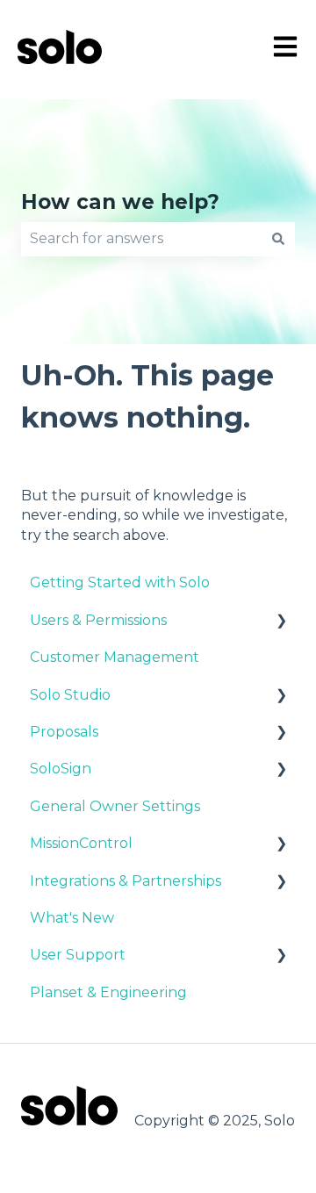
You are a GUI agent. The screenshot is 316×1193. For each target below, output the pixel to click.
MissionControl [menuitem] (81, 843)
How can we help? (120, 202)
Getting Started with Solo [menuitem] (120, 582)
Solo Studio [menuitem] (70, 694)
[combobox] (141, 238)
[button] (281, 622)
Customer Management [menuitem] (114, 657)
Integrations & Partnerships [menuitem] (125, 881)
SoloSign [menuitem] (60, 768)
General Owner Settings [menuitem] (115, 806)
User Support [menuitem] (78, 954)
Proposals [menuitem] (64, 731)
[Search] (278, 238)
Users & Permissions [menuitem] (98, 620)
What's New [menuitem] (72, 917)
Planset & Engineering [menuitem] (108, 992)
